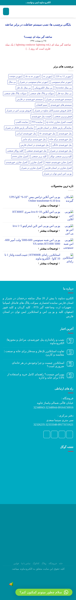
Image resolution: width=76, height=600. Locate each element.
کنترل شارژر (36, 162)
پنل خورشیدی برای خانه (60, 139)
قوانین (16, 563)
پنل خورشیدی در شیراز (61, 151)
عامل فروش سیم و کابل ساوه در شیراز (53, 110)
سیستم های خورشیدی (61, 105)
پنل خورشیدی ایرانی (26, 133)
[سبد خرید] (6, 11)
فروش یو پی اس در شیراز (18, 110)
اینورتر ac (47, 76)
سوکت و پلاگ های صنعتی (42, 93)
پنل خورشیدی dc (47, 133)
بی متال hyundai (64, 88)
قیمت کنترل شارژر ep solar (59, 122)
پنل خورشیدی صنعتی (36, 151)
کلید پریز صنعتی (38, 156)
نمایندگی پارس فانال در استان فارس (54, 128)
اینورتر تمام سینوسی (62, 82)
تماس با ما (25, 563)
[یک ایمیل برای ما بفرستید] (62, 434)
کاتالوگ (36, 563)
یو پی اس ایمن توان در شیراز (58, 174)
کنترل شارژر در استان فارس (58, 168)
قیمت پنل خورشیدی (41, 116)
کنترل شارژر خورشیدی (16, 162)
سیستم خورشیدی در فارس (30, 99)
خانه (61, 563)
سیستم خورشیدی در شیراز (59, 99)
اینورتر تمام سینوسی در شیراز (33, 82)
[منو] (71, 11)
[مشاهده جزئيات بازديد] (11, 583)
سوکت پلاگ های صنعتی (15, 93)
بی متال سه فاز (64, 93)
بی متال (12, 82)
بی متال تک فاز (24, 88)
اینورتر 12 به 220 (64, 76)
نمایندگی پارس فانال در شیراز (19, 128)
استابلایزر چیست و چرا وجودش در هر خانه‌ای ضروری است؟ (38, 364)
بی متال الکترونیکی (43, 88)
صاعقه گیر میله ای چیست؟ (38, 36)
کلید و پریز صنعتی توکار (61, 156)
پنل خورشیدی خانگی (62, 145)
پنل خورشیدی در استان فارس (35, 145)
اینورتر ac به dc (33, 76)
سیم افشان (41, 105)
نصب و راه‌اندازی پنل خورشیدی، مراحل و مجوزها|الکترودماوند (35, 341)
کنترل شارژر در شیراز (31, 168)
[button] (43, 592)
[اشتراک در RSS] (46, 434)
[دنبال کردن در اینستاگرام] (69, 434)
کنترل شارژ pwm (20, 156)
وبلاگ (44, 563)
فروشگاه (53, 563)
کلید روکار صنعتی (15, 151)
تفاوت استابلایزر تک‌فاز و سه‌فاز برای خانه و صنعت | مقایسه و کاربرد (34, 353)
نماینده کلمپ (22, 122)
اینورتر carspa (15, 76)
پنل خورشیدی (65, 133)
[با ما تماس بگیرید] (54, 434)
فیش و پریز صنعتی (63, 116)
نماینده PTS (37, 122)
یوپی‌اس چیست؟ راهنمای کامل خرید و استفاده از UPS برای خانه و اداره (35, 376)
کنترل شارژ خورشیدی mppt (59, 162)
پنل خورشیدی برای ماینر (34, 139)
